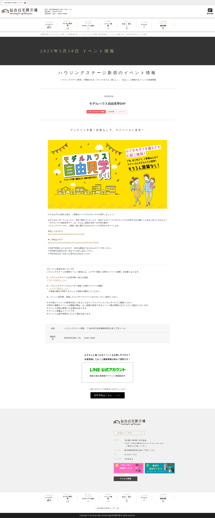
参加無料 (111, 112)
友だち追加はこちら (58, 280)
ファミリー (122, 112)
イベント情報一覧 (117, 34)
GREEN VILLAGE (163, 23)
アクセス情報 (125, 479)
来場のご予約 (125, 433)
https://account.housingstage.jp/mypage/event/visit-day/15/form (73, 242)
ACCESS (144, 23)
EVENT (108, 23)
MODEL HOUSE (88, 23)
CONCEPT (49, 23)
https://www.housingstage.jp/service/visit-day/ (66, 234)
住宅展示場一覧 (72, 34)
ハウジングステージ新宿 (96, 112)
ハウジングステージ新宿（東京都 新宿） (94, 34)
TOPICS (126, 23)
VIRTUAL (67, 23)
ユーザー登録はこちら (59, 288)
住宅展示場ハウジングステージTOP (52, 34)
